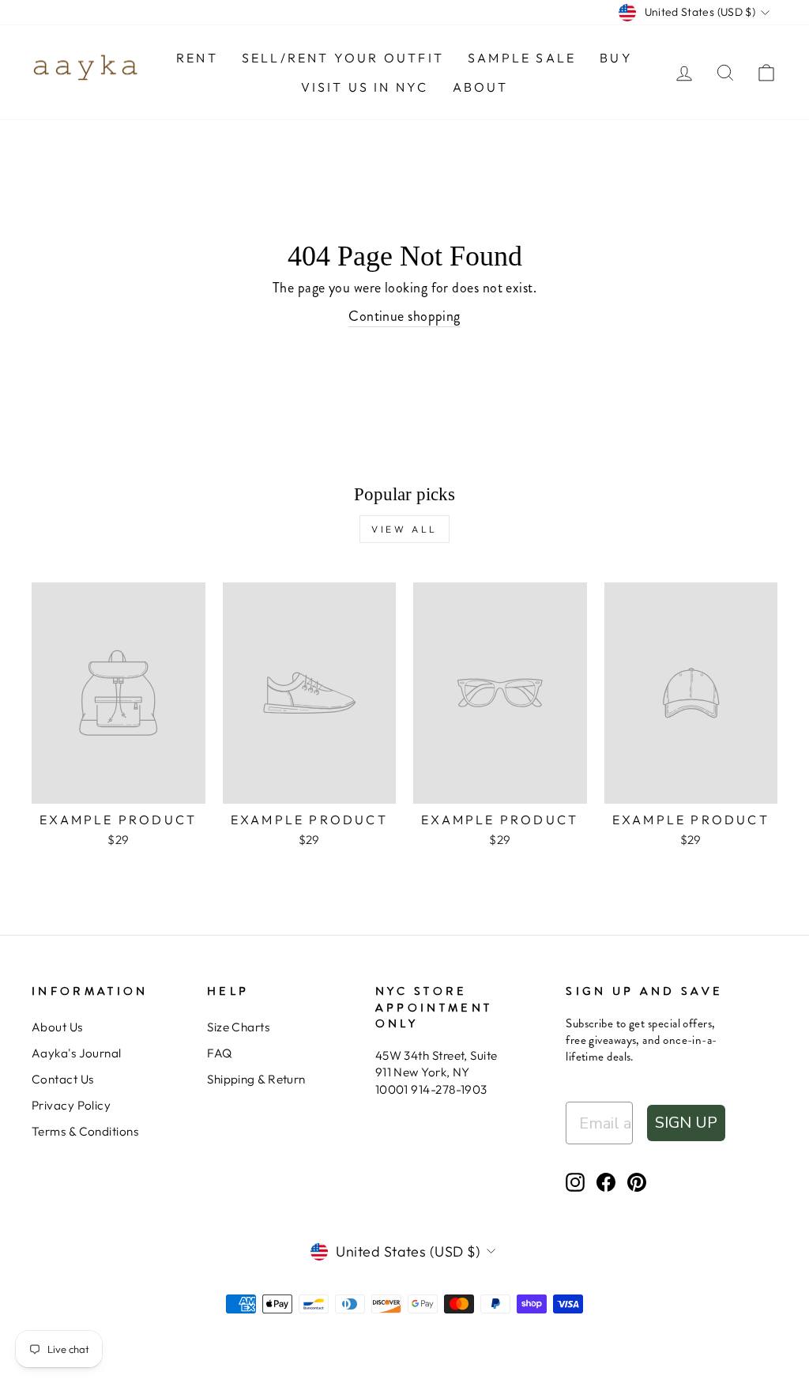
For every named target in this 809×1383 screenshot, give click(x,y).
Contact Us (63, 1079)
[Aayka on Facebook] (605, 1182)
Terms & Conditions (85, 1131)
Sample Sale (522, 58)
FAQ (219, 1053)
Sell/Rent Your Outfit (343, 58)
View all (404, 529)
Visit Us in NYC (365, 87)
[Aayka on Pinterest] (636, 1182)
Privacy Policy (71, 1105)
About (481, 87)
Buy (616, 58)
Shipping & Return (256, 1079)
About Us (57, 1026)
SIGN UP (686, 1122)
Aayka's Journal (77, 1053)
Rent (197, 58)
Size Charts (238, 1026)
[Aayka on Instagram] (575, 1182)
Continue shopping (404, 316)
